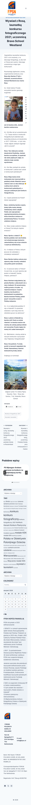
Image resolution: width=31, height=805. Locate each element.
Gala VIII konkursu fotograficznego (11, 508)
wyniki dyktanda (12, 564)
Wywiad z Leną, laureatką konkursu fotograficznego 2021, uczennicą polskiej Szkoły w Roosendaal (9, 435)
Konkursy (17, 17)
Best (4, 501)
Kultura (22, 17)
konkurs (14, 511)
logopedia (12, 533)
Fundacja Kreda (22, 506)
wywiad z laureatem (10, 417)
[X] (8, 785)
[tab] (12, 482)
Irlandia (24, 508)
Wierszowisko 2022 (9, 558)
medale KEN (20, 533)
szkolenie (8, 550)
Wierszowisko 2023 (19, 558)
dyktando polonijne (9, 504)
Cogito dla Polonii (14, 501)
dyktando (20, 501)
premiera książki (20, 545)
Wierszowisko (10, 555)
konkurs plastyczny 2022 (9, 527)
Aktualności (10, 17)
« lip (5, 614)
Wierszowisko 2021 (22, 556)
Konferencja (7, 511)
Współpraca (6, 564)
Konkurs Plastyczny (18, 525)
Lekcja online (11, 530)
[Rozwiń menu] (25, 8)
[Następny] (26, 473)
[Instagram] (11, 785)
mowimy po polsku (16, 535)
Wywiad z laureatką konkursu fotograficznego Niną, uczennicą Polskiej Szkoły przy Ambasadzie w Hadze (22, 437)
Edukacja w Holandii (14, 506)
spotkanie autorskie (14, 547)
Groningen (20, 508)
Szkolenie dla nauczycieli (17, 550)
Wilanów (5, 561)
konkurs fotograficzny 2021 (12, 413)
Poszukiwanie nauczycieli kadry (10, 545)
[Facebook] (5, 785)
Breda (8, 501)
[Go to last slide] (4, 473)
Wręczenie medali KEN (16, 561)
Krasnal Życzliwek (19, 527)
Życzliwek (15, 567)
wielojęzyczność (11, 553)
